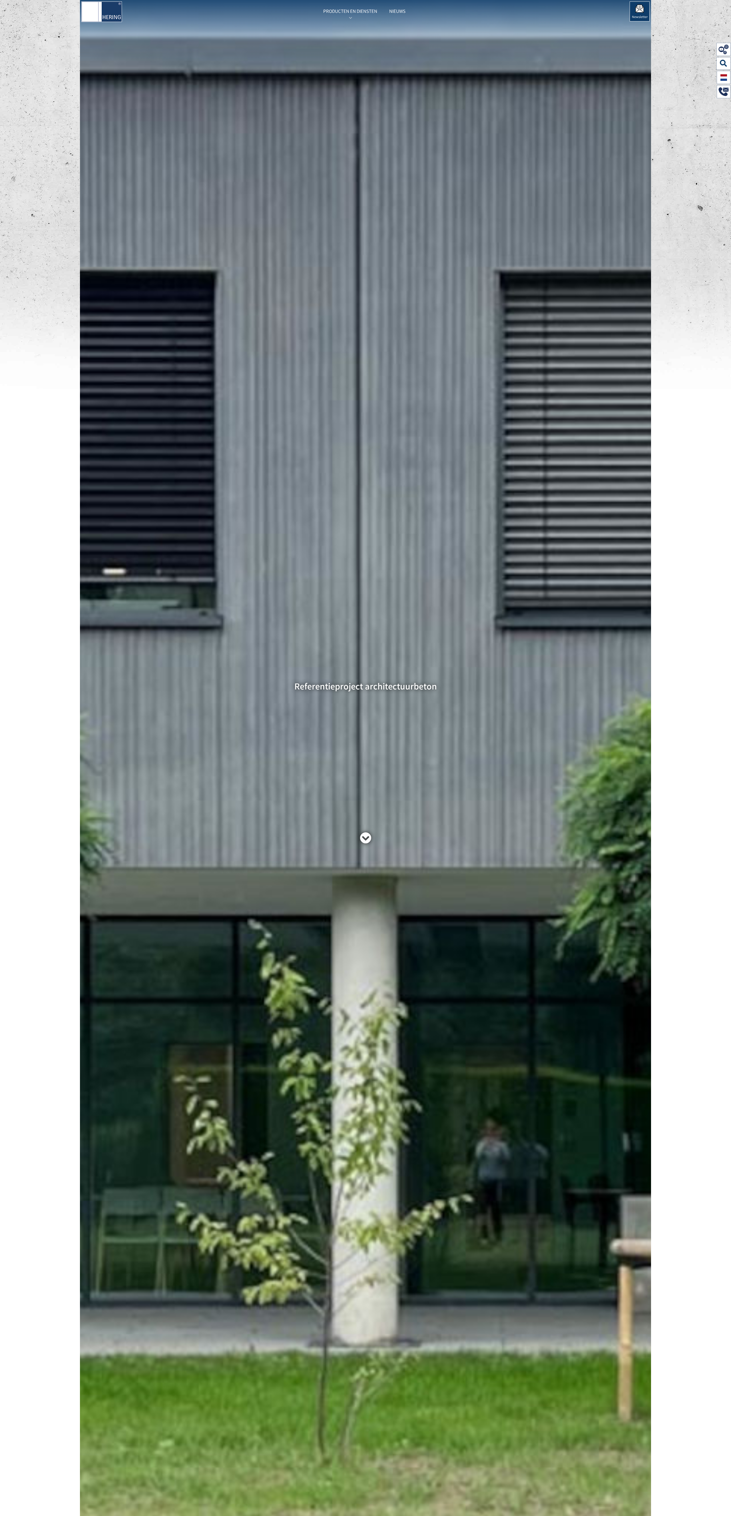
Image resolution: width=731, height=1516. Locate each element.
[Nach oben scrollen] (721, 1503)
